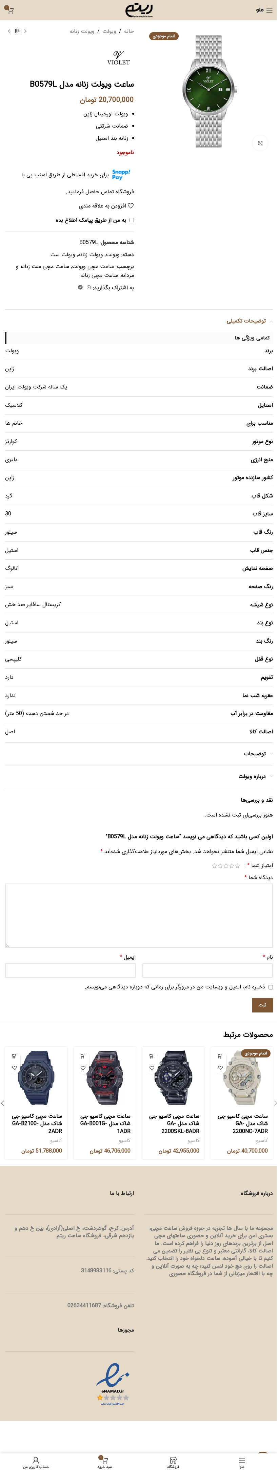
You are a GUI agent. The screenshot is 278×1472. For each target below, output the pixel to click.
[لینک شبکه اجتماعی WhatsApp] (89, 287)
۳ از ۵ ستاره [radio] (226, 865)
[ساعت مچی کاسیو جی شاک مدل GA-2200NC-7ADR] (242, 1078)
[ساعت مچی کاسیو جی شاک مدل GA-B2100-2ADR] (36, 1078)
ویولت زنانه (82, 31)
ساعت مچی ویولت (93, 266)
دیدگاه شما (258, 877)
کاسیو (262, 1141)
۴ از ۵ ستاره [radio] (220, 865)
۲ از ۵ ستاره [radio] (232, 865)
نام (268, 957)
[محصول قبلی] (25, 31)
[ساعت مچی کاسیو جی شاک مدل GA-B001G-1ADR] (105, 1078)
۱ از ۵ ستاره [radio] (237, 865)
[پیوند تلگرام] (80, 287)
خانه (129, 31)
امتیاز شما (260, 865)
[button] (152, 1056)
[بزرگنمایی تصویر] (260, 143)
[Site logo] (139, 10)
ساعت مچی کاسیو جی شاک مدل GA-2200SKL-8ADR (174, 1124)
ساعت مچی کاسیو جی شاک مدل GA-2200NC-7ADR (243, 1124)
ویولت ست (62, 254)
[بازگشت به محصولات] (17, 31)
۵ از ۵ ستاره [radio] (214, 865)
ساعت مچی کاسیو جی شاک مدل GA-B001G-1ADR (105, 1124)
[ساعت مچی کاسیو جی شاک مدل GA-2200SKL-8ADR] (173, 1078)
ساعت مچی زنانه (99, 275)
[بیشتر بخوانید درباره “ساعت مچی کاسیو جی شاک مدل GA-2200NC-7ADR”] (220, 1056)
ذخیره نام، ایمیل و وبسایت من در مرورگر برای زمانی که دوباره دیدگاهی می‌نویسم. (175, 987)
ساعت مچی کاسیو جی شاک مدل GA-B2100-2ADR (37, 1124)
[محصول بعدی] (9, 31)
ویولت (109, 31)
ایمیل (128, 957)
